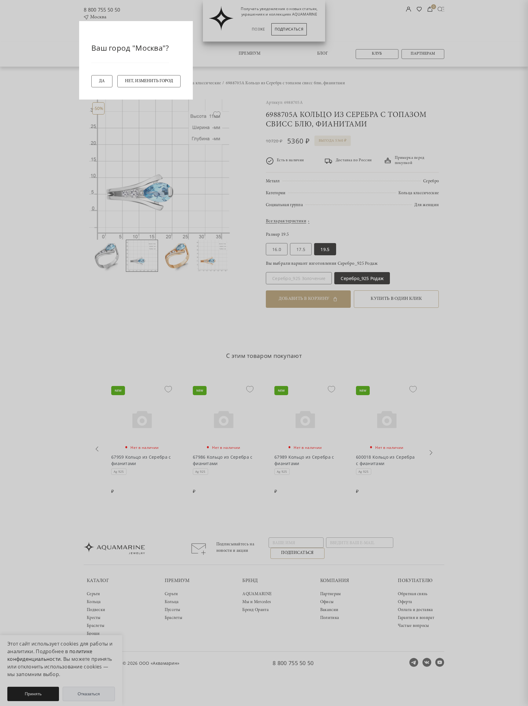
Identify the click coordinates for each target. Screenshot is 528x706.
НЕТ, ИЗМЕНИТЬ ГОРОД (149, 81)
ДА (102, 81)
